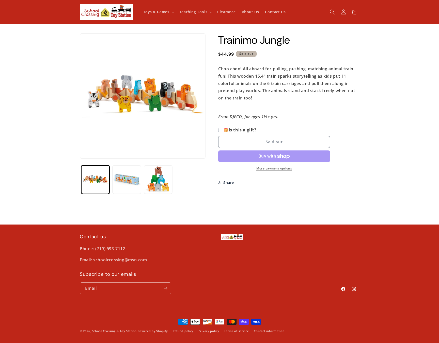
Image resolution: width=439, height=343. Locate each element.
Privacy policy (208, 331)
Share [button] (228, 182)
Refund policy (183, 331)
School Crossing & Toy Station (114, 331)
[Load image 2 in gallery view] (126, 179)
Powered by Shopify (153, 331)
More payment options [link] (274, 168)
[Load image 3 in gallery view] (158, 179)
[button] (158, 12)
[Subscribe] (165, 288)
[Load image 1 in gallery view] (95, 179)
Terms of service (236, 331)
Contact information (269, 331)
